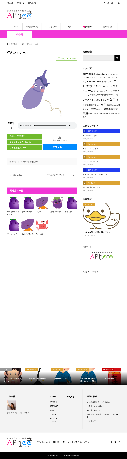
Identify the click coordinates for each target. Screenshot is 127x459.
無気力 (87, 109)
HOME (16, 27)
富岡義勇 (88, 105)
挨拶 (103, 104)
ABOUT (10, 3)
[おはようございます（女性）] (12, 405)
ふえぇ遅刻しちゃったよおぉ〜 (99, 402)
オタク (104, 82)
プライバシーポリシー (82, 442)
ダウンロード (59, 147)
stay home (89, 73)
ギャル (110, 81)
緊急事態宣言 (111, 109)
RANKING (21, 3)
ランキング (67, 442)
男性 (93, 109)
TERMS (53, 414)
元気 (95, 100)
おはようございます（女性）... (19, 413)
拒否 (28, 162)
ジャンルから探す (51, 27)
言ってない (100, 113)
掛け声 (109, 105)
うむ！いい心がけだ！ (96, 406)
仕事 (91, 100)
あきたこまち (108, 74)
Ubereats (100, 74)
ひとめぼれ (114, 77)
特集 (69, 27)
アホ (85, 81)
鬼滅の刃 (113, 114)
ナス (106, 91)
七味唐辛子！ (92, 421)
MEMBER (32, 3)
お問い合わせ (107, 27)
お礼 (109, 77)
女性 (24, 162)
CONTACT (54, 406)
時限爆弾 (115, 105)
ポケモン (111, 95)
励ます (99, 100)
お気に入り (89, 27)
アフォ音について (32, 27)
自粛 (85, 113)
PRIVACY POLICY (53, 420)
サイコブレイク (107, 86)
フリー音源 (90, 95)
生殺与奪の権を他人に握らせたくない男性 (102, 415)
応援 (94, 105)
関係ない (107, 113)
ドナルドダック (99, 91)
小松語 (19, 34)
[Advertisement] (91, 14)
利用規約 (56, 442)
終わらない (99, 109)
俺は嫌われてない (94, 410)
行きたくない (34, 162)
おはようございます (99, 77)
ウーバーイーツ (94, 81)
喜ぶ (104, 100)
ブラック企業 (102, 95)
